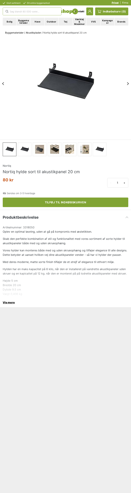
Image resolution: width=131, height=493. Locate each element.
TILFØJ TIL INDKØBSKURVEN (65, 202)
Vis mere (9, 302)
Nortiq (7, 165)
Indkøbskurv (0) (114, 11)
